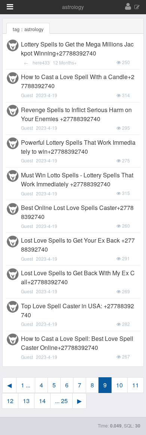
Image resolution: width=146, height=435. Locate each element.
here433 (41, 62)
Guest (27, 95)
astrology (73, 6)
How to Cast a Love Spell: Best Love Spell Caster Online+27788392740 (77, 343)
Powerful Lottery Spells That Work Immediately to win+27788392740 (78, 147)
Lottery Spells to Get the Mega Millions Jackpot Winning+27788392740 (77, 48)
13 (26, 400)
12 (10, 400)
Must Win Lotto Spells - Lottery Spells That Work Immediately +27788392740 (77, 179)
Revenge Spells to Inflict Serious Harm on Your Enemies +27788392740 (76, 114)
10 (119, 385)
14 (42, 400)
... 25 (61, 400)
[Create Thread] (137, 7)
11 (135, 385)
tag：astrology (28, 29)
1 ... (25, 385)
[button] (9, 7)
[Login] (128, 7)
